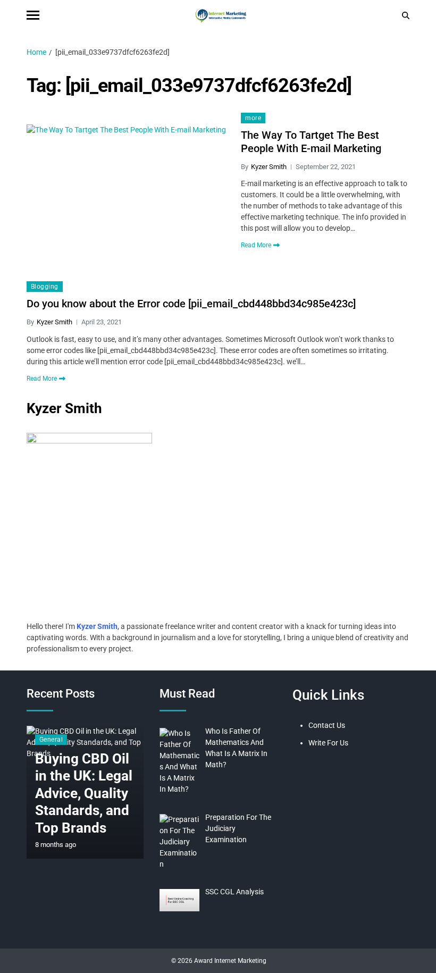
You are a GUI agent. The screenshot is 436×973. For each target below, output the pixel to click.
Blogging (44, 286)
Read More (256, 245)
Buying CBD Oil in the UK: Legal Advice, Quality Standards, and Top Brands (83, 793)
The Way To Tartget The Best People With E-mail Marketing (311, 142)
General (51, 739)
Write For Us (328, 743)
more (253, 118)
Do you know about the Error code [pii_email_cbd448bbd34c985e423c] (191, 303)
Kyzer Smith (269, 167)
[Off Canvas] (33, 15)
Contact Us (326, 725)
